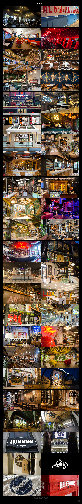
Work (4, 3)
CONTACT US (7, 3)
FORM (10, 3)
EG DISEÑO (40, 3)
